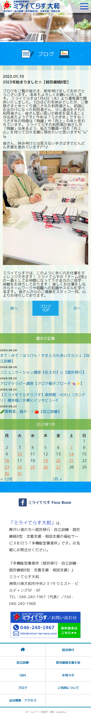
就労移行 (68, 650)
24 (19, 467)
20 (58, 460)
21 (71, 460)
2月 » (57, 479)
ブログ (22, 688)
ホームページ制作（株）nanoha (45, 712)
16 (6, 460)
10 (19, 454)
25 (32, 467)
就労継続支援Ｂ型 (68, 662)
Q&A (22, 675)
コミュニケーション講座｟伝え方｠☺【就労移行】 (43, 372)
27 (58, 467)
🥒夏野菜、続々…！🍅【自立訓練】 (30, 411)
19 (45, 460)
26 (45, 467)
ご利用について (68, 688)
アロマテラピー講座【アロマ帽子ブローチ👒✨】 (42, 383)
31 (19, 473)
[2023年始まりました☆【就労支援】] (15, 308)
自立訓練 (23, 662)
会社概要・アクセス (22, 700)
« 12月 (6, 479)
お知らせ (68, 675)
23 (6, 467)
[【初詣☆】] (76, 308)
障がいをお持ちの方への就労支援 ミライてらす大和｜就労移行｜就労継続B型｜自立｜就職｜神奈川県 (31, 6)
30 (6, 473)
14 (71, 454)
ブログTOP (45, 308)
